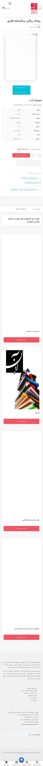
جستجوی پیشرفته (31, 688)
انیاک (21, 755)
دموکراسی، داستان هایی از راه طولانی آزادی (26, 629)
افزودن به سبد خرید (21, 155)
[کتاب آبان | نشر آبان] (34, 8)
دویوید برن (37, 25)
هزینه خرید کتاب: (35, 149)
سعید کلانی (16, 139)
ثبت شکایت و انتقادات (30, 693)
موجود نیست (21, 421)
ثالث (31, 27)
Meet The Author (21, 209)
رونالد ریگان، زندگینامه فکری (30, 520)
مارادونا (37, 413)
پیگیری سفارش (32, 696)
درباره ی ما (34, 698)
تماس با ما (34, 700)
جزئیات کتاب (36, 209)
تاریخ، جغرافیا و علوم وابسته (33, 183)
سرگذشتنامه (14, 190)
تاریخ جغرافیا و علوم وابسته (29, 178)
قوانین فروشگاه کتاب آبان (29, 691)
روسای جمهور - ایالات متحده (28, 190)
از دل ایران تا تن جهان (33, 331)
